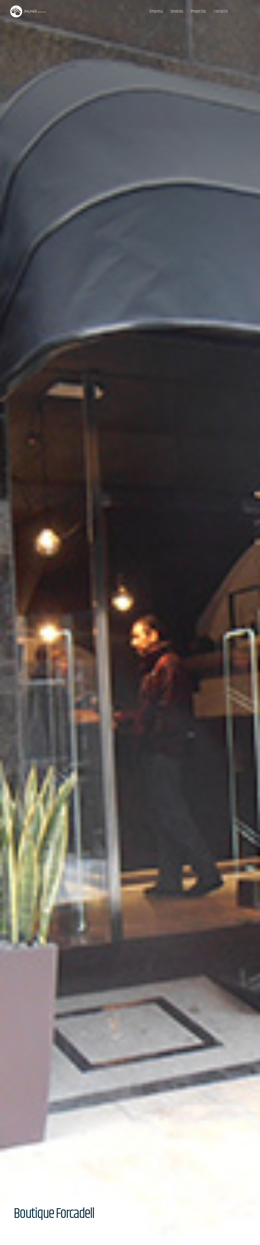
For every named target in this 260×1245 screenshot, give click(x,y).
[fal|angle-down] (109, 1213)
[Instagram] (240, 11)
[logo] (28, 11)
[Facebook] (247, 11)
